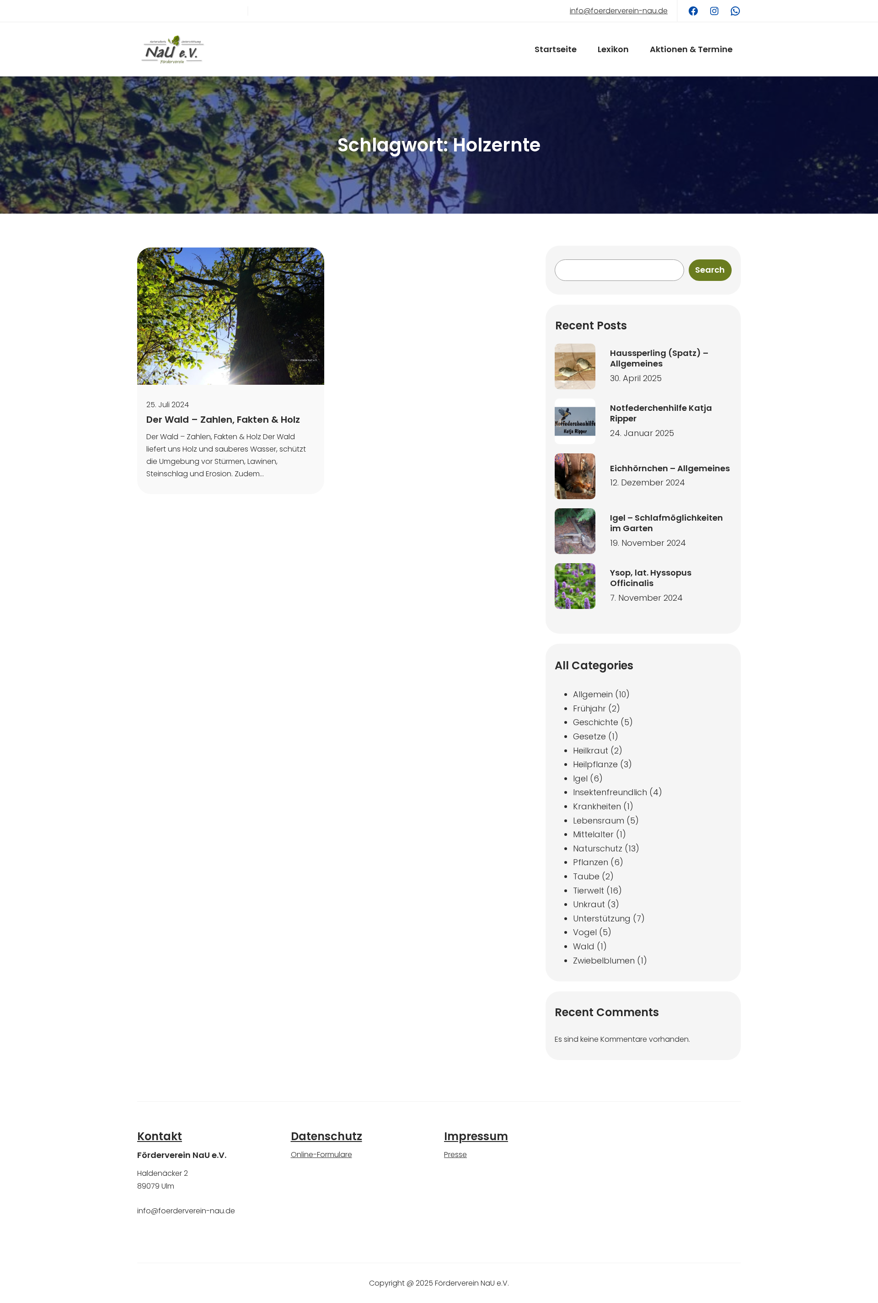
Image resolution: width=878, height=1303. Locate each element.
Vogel (585, 932)
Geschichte (595, 722)
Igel (580, 778)
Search (710, 269)
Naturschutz (597, 848)
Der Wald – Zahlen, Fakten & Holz (223, 419)
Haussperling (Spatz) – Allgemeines (659, 358)
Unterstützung (602, 918)
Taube (586, 876)
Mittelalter (593, 834)
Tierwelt (588, 890)
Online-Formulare (321, 1154)
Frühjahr (589, 708)
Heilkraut (590, 750)
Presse (455, 1154)
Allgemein (593, 694)
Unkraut (589, 904)
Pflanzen (590, 862)
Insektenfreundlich (610, 792)
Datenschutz (326, 1136)
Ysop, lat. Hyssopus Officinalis (650, 578)
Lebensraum (598, 820)
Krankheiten (597, 806)
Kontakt (159, 1136)
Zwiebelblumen (604, 960)
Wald (583, 946)
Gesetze (589, 736)
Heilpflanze (595, 764)
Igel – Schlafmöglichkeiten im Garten (666, 523)
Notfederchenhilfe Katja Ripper (661, 413)
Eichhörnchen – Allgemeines (670, 468)
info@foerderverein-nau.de (619, 10)
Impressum (476, 1136)
